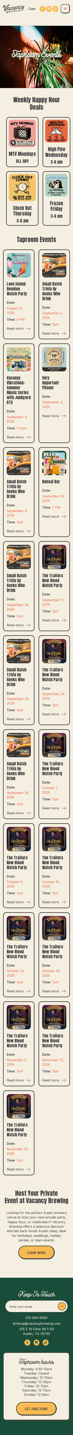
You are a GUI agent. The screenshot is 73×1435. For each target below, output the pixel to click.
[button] (31, 8)
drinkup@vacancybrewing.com (36, 1323)
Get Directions (36, 1408)
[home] (13, 8)
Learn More (36, 1252)
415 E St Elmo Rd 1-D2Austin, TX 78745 (36, 1331)
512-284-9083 (36, 1318)
